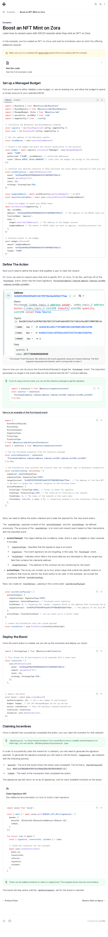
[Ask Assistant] (102, 100)
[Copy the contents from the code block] (97, 100)
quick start (44, 53)
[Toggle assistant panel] (100, 4)
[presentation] (54, 179)
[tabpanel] (54, 179)
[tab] (8, 100)
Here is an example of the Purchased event (25, 412)
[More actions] (104, 4)
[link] (54, 67)
